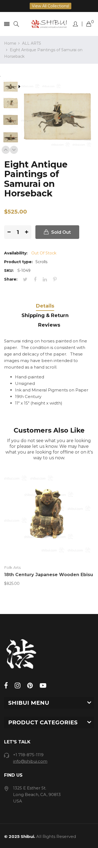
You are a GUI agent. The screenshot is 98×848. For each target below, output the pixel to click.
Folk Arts (12, 567)
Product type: (18, 261)
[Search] (16, 24)
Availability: (15, 253)
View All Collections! (50, 6)
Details (45, 306)
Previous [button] (6, 150)
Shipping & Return (45, 315)
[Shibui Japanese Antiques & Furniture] (49, 24)
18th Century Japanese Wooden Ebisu (48, 574)
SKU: (9, 270)
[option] (12, 87)
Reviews (49, 325)
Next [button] (14, 150)
